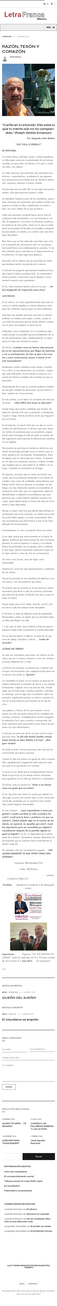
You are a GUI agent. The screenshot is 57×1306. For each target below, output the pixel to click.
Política (12, 1014)
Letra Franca (15, 57)
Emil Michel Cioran (41, 1231)
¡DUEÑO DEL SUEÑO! (19, 998)
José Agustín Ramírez (38, 1142)
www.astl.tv (27, 961)
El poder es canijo (41, 1226)
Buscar (39, 1156)
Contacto (32, 1284)
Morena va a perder (38, 1214)
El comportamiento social (19, 1176)
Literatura (6, 36)
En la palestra (12, 1186)
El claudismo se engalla (20, 1019)
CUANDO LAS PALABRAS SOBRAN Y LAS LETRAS (42, 1126)
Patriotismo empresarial (18, 1190)
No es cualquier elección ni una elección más (27, 1220)
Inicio (4, 992)
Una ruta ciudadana (15, 1171)
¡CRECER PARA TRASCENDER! (11, 1142)
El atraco (32, 1209)
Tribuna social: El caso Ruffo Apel (23, 1181)
